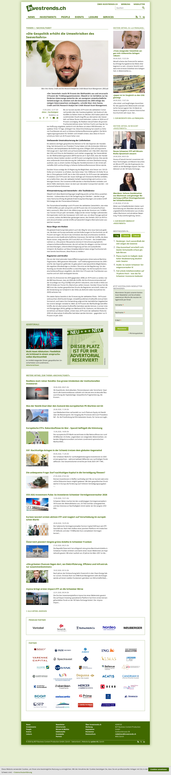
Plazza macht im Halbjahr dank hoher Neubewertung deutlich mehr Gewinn (129, 258)
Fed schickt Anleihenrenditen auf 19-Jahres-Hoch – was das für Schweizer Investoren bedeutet (130, 273)
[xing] (42, 119)
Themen (30, 28)
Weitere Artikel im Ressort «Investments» (125, 127)
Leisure (93, 17)
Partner (33, 643)
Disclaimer (90, 732)
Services (108, 17)
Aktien (44, 112)
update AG (95, 742)
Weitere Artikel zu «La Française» (128, 28)
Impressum (90, 729)
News (31, 17)
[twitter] (49, 119)
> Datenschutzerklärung (22, 772)
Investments (48, 17)
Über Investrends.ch (107, 4)
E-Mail (118, 320)
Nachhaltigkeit (43, 28)
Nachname (120, 312)
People (65, 17)
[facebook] (46, 119)
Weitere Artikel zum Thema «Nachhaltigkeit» (48, 375)
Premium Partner (37, 620)
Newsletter (139, 4)
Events (79, 17)
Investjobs (60, 734)
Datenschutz (91, 734)
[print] (56, 119)
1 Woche (126, 236)
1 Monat (136, 236)
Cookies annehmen (158, 769)
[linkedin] (39, 119)
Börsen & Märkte (62, 729)
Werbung (125, 4)
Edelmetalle (60, 732)
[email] (53, 119)
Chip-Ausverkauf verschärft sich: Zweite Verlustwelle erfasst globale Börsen (130, 250)
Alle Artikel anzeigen (37, 611)
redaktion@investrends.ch (125, 734)
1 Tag (117, 236)
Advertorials (32, 324)
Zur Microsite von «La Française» (129, 118)
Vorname (119, 304)
